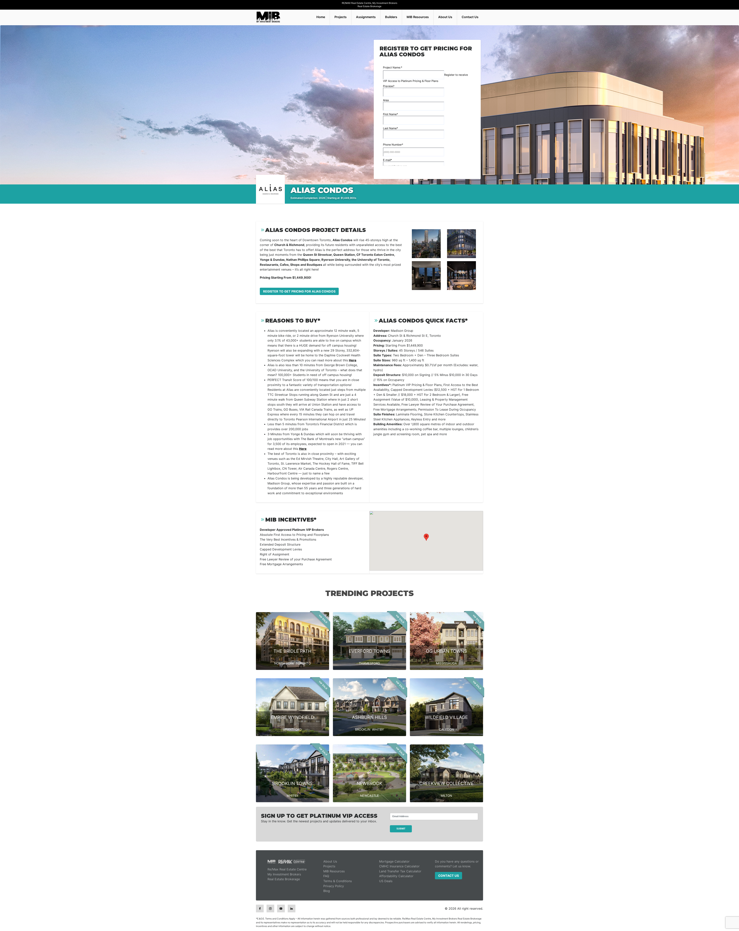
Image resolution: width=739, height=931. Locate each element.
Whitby (378, 729)
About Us (445, 17)
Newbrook (369, 783)
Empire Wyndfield (292, 717)
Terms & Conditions (337, 881)
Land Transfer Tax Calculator (400, 871)
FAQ (326, 876)
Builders (391, 17)
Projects (340, 17)
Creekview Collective (446, 783)
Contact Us (470, 17)
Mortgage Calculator (394, 861)
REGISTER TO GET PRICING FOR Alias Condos (299, 291)
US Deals (385, 881)
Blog (326, 891)
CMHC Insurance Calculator (399, 866)
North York (284, 663)
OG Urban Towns (446, 651)
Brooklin (362, 729)
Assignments (366, 17)
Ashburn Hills (369, 717)
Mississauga (446, 663)
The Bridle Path (292, 651)
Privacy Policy (333, 886)
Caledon (446, 729)
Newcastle (369, 796)
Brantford (292, 729)
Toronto (303, 663)
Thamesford (369, 663)
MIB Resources (418, 17)
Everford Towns (369, 651)
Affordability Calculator (396, 876)
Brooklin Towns (292, 783)
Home (320, 17)
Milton (446, 796)
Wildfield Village (446, 717)
